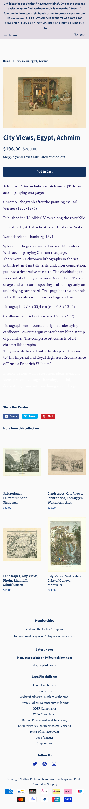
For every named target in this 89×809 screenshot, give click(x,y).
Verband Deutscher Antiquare (45, 629)
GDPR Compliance (44, 708)
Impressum (44, 743)
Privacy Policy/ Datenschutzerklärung (44, 703)
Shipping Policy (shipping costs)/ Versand (44, 726)
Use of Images (44, 737)
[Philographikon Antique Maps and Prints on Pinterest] (44, 764)
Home (6, 61)
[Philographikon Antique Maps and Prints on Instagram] (54, 764)
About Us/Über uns (44, 685)
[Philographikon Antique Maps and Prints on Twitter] (35, 764)
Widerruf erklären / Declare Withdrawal (44, 697)
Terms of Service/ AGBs (44, 731)
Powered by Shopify (44, 784)
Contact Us (45, 691)
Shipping (10, 157)
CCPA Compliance (44, 714)
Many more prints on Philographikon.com (44, 657)
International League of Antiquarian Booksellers (44, 636)
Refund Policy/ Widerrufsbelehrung (44, 720)
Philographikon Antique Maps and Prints (56, 779)
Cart (82, 35)
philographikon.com (44, 665)
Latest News (44, 649)
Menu (12, 35)
